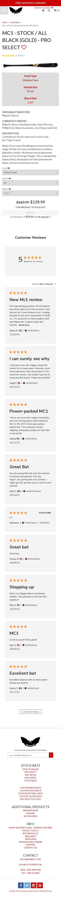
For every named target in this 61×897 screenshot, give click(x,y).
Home (4, 20)
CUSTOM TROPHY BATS (30, 794)
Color (5, 166)
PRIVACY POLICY (30, 828)
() (58, 10)
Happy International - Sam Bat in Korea (30, 825)
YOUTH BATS (30, 778)
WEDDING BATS (30, 808)
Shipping (30, 843)
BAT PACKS (30, 773)
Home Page (15, 20)
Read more (24, 323)
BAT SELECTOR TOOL (30, 797)
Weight (5, 187)
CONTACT (30, 853)
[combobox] (44, 282)
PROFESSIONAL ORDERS (30, 840)
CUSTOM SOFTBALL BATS (30, 791)
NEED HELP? (30, 834)
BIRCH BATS (30, 776)
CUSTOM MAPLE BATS (30, 785)
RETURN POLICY (30, 831)
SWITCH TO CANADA (42, 8)
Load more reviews (30, 709)
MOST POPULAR (30, 767)
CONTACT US (30, 845)
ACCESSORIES (30, 814)
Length (5, 176)
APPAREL (30, 811)
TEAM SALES (30, 837)
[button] (30, 214)
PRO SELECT (30, 770)
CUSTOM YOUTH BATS (30, 788)
